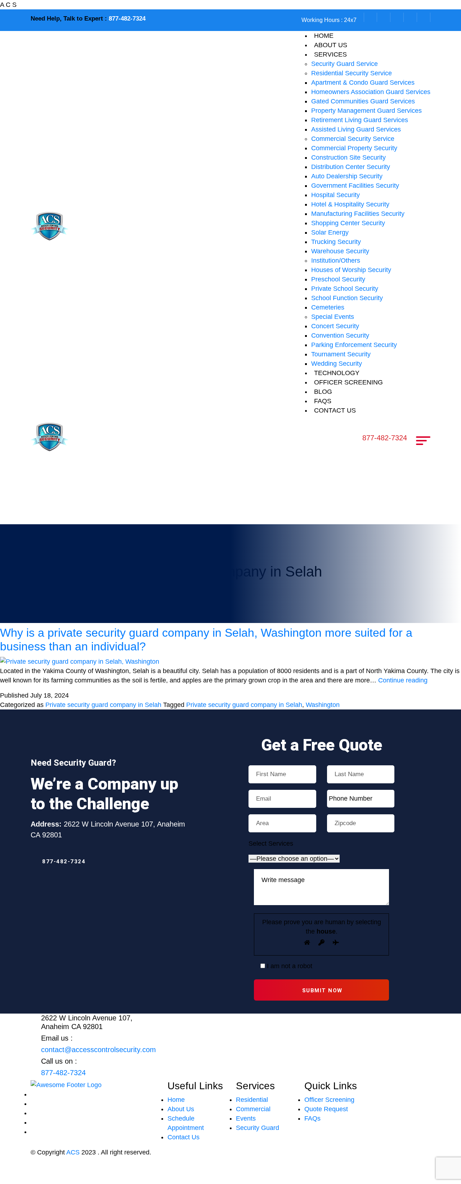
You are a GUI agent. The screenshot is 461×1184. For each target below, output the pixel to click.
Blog (323, 391)
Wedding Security (336, 363)
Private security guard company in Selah (103, 704)
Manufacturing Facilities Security (357, 213)
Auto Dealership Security (346, 176)
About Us (180, 1109)
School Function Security (347, 298)
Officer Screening (348, 382)
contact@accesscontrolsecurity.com (98, 1050)
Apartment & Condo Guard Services (363, 82)
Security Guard (257, 1127)
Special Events (332, 316)
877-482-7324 (127, 18)
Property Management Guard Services (366, 110)
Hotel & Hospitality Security (350, 204)
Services (330, 54)
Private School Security (344, 288)
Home (324, 35)
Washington (323, 704)
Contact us (335, 410)
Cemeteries (327, 307)
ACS (73, 1152)
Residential (252, 1099)
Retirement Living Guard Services (359, 120)
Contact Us (183, 1137)
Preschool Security (338, 279)
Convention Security (340, 335)
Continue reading (403, 680)
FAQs (322, 401)
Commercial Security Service (352, 138)
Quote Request (326, 1109)
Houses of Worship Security (351, 269)
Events (246, 1118)
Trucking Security (336, 241)
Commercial (253, 1109)
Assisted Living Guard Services (356, 129)
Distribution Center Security (350, 166)
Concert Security (335, 326)
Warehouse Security (340, 251)
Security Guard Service (344, 63)
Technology (336, 373)
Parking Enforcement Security (354, 344)
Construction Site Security (348, 157)
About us (330, 45)
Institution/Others (335, 260)
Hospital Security (335, 195)
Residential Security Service (351, 73)
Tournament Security (341, 354)
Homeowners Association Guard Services (370, 91)
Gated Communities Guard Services (363, 101)
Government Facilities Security (355, 185)
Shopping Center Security (348, 223)
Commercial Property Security (354, 148)
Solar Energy (330, 232)
